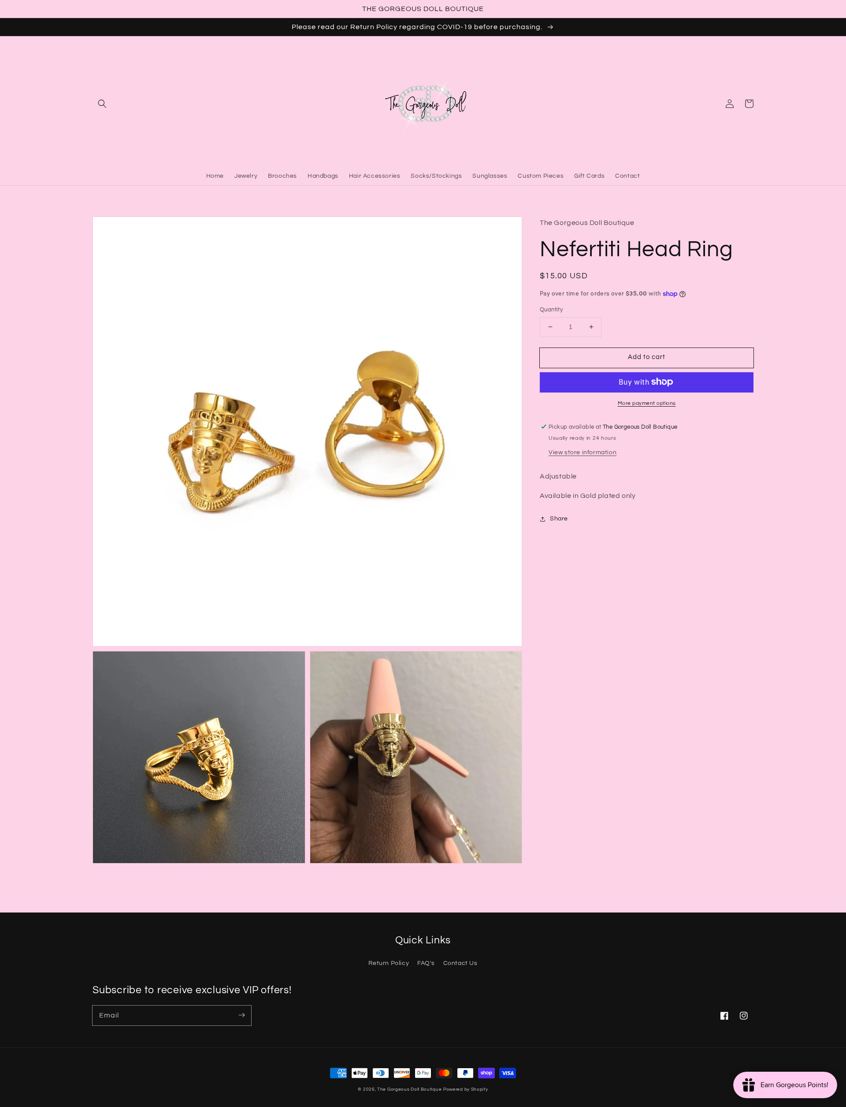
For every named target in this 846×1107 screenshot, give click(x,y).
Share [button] (559, 519)
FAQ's (426, 963)
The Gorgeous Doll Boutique (409, 1089)
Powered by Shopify (465, 1089)
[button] (102, 103)
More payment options (647, 403)
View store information (582, 452)
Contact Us (460, 963)
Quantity (551, 310)
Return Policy (388, 963)
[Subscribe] (241, 1015)
